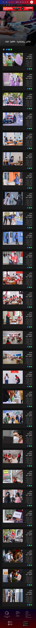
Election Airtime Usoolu (28, 617)
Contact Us (27, 611)
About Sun (27, 616)
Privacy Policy (27, 612)
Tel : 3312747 (17, 615)
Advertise (27, 613)
